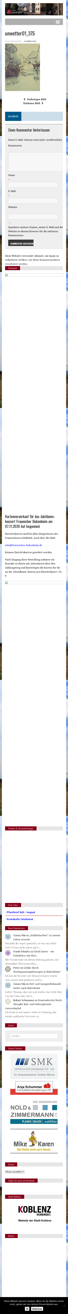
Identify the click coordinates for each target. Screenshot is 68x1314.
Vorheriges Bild (36, 99)
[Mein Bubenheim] (34, 9)
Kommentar (15, 145)
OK (27, 1308)
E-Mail (12, 191)
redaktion (16, 41)
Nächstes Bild (31, 103)
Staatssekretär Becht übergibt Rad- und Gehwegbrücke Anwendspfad (33, 1004)
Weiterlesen (37, 1308)
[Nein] (64, 1305)
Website (12, 207)
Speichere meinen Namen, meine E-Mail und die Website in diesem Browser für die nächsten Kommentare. (35, 231)
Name (11, 175)
